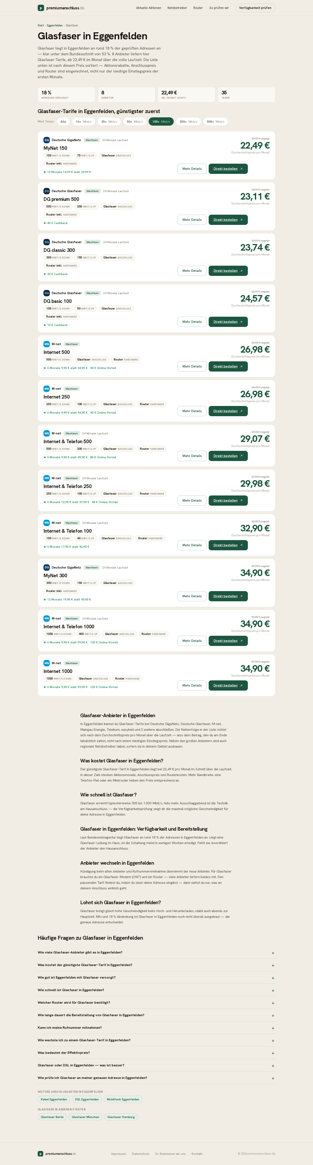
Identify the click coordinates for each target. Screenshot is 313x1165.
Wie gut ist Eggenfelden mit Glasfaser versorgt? (77, 977)
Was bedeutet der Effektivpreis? (64, 1052)
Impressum (118, 1154)
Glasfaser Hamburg (121, 1117)
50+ (135, 121)
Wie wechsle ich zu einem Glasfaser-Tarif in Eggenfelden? (84, 1040)
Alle (63, 121)
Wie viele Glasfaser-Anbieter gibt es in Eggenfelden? (80, 952)
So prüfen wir (219, 8)
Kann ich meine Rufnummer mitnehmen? (70, 1027)
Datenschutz (140, 1154)
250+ (188, 121)
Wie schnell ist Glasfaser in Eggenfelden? (71, 990)
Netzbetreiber (177, 8)
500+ (215, 121)
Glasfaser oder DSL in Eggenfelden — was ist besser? (81, 1065)
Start (41, 25)
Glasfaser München (85, 1117)
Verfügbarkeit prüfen (255, 8)
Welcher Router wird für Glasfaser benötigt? (74, 1002)
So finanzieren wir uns (170, 1154)
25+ (109, 121)
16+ (84, 121)
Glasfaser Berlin (52, 1117)
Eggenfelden (55, 25)
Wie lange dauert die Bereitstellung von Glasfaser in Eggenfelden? (91, 1015)
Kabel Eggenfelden (54, 1099)
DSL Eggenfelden (87, 1099)
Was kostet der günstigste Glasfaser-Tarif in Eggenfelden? (85, 964)
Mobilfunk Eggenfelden (123, 1099)
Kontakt (197, 1154)
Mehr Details (192, 169)
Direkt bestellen (226, 169)
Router (198, 8)
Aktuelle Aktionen (148, 8)
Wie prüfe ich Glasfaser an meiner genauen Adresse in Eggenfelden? (92, 1077)
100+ (161, 121)
